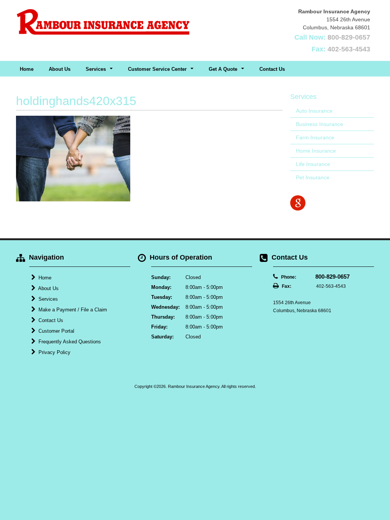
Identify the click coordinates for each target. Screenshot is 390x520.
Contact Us (272, 69)
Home (27, 69)
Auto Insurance (314, 111)
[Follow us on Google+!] (297, 203)
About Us (59, 69)
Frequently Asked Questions (69, 342)
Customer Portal (55, 331)
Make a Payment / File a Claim (72, 310)
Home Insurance (316, 151)
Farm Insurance (315, 137)
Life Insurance (313, 164)
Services (47, 299)
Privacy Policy (53, 352)
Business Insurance (319, 124)
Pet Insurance (312, 177)
